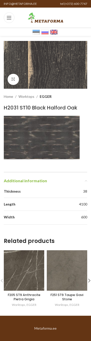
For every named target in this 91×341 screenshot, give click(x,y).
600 (84, 217)
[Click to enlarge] (13, 79)
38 (85, 191)
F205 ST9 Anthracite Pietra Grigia (24, 297)
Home (8, 96)
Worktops (26, 96)
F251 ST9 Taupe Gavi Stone (67, 297)
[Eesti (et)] (36, 32)
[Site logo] (45, 17)
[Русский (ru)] (45, 32)
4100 (83, 204)
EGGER (46, 96)
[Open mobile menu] (9, 18)
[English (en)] (54, 32)
